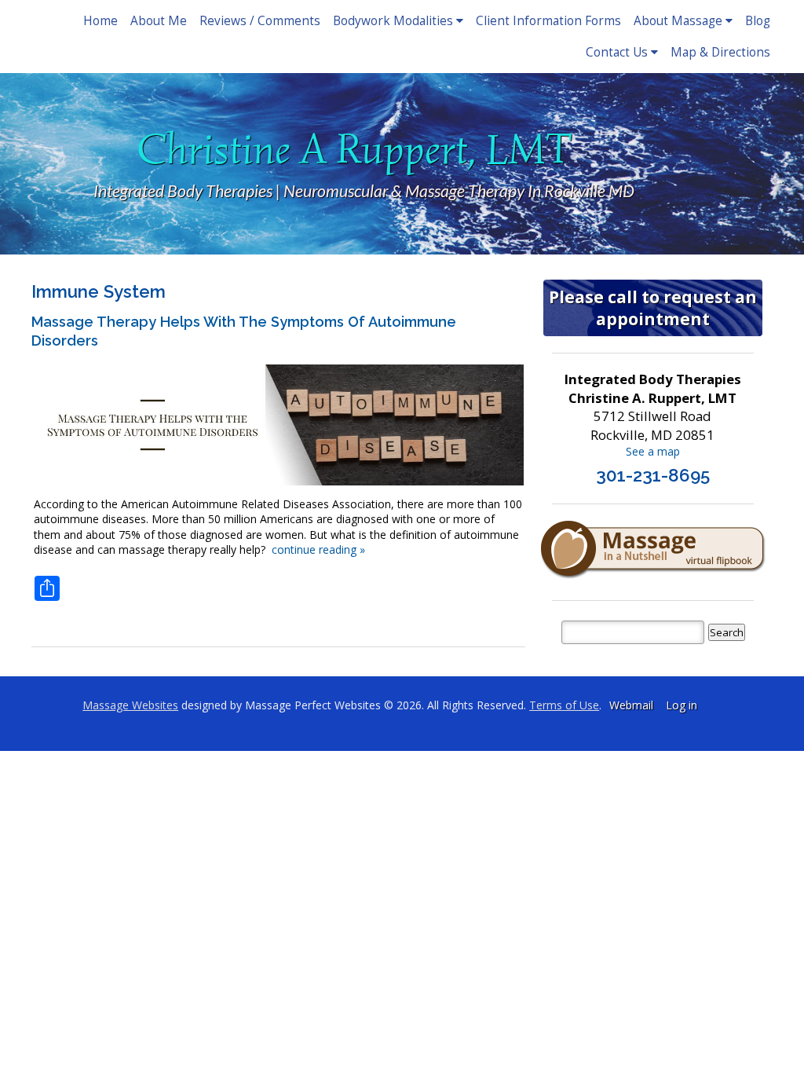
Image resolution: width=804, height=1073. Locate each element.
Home (100, 21)
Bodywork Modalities (393, 21)
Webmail (631, 705)
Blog (757, 21)
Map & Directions (720, 52)
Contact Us (617, 52)
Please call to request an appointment (653, 308)
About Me (158, 21)
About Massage (678, 21)
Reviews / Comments (259, 21)
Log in (681, 705)
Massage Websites (130, 705)
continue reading (318, 549)
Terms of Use (564, 705)
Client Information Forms (548, 21)
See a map (653, 451)
